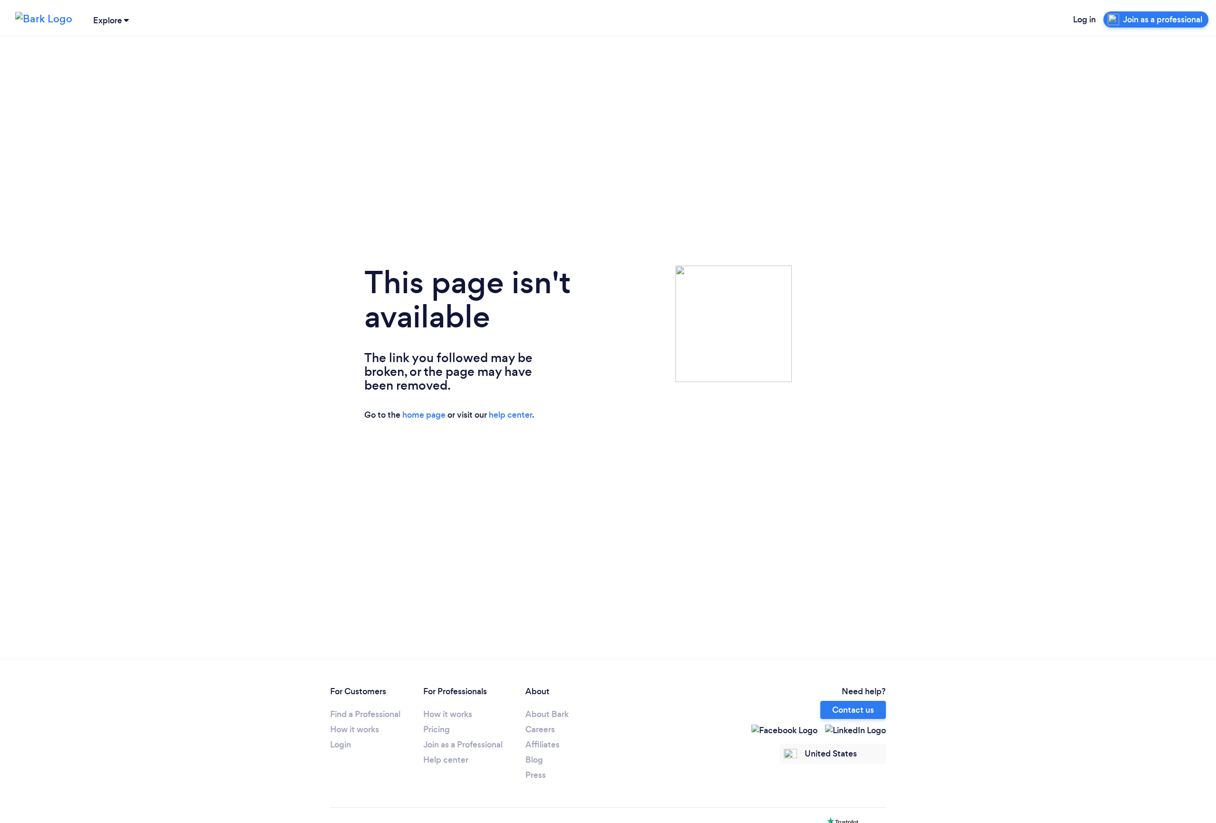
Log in (1084, 19)
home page (424, 415)
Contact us (853, 710)
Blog (534, 760)
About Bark (547, 714)
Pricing (436, 729)
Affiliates (542, 744)
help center (510, 415)
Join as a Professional (463, 744)
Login (340, 744)
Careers (540, 729)
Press (535, 775)
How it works (354, 729)
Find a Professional (365, 714)
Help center (445, 760)
